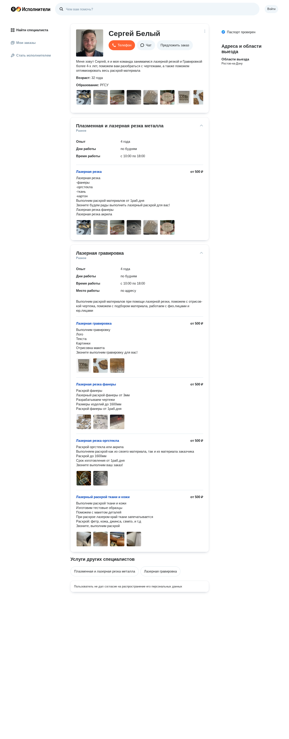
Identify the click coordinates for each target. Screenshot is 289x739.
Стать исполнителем (33, 55)
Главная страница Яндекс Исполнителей (31, 9)
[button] (122, 45)
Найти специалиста (32, 30)
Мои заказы (26, 43)
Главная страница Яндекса (13, 9)
